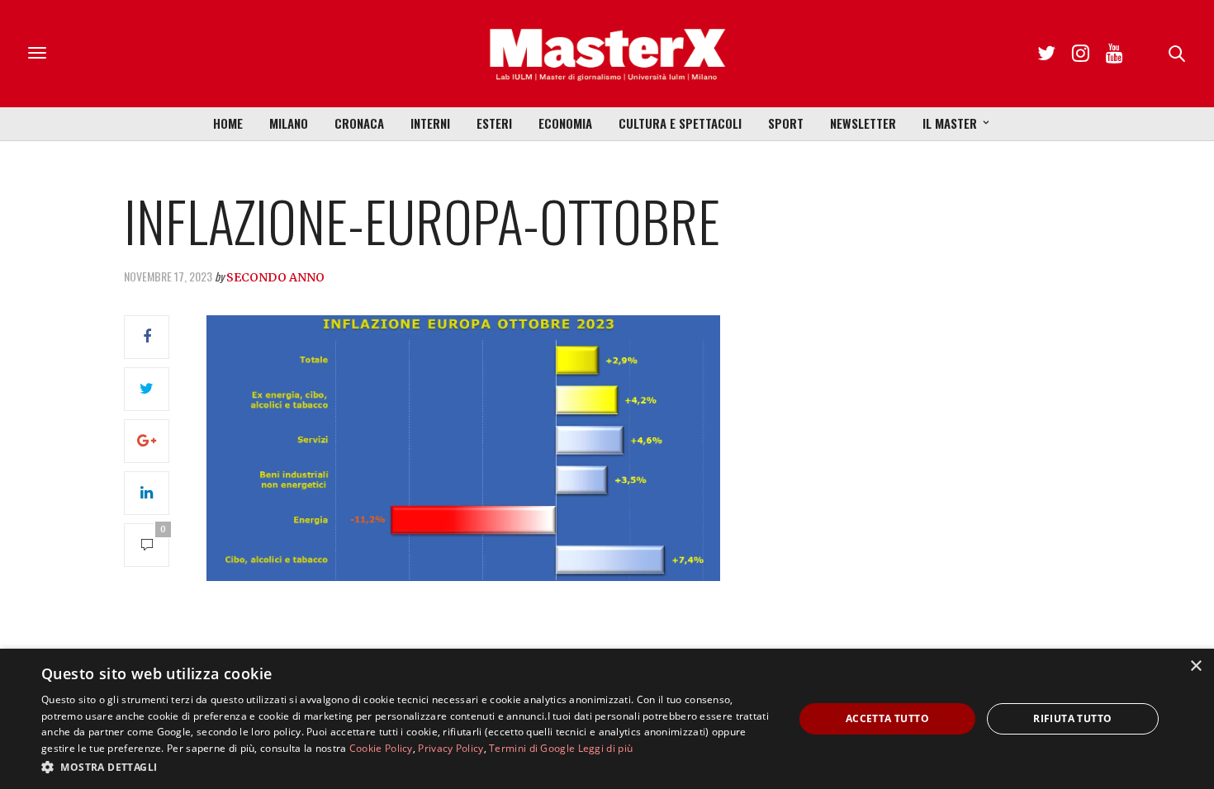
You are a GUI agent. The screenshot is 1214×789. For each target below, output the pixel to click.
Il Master (949, 123)
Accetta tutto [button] (887, 718)
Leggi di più (605, 748)
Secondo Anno (275, 277)
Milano (288, 123)
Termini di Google (532, 748)
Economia (565, 123)
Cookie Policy (381, 748)
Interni (430, 123)
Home (228, 123)
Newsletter (863, 123)
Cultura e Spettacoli (680, 123)
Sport (786, 123)
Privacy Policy (450, 748)
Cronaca (359, 123)
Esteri (494, 123)
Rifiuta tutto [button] (1072, 718)
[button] (406, 767)
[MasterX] (607, 54)
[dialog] (607, 719)
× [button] (1195, 666)
